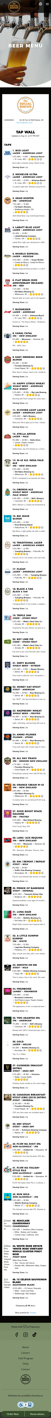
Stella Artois (35, 440)
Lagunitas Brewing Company (27, 947)
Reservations (37, 1413)
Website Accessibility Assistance (25, 1395)
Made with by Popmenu (21, 1326)
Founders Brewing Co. (24, 366)
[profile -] (40, 4)
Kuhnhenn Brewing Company (34, 1130)
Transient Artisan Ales (33, 894)
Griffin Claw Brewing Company (28, 870)
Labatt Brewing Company (25, 236)
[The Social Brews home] (14, 7)
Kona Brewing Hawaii (24, 525)
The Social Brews (25, 1379)
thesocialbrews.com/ (24, 123)
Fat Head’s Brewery (23, 207)
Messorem (26, 339)
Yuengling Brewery (23, 551)
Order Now (13, 1413)
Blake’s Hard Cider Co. (32, 621)
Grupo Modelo (38, 260)
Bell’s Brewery (29, 416)
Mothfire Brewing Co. (32, 918)
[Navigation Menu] (47, 4)
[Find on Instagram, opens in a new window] (25, 1335)
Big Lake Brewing (39, 392)
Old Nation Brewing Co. (25, 292)
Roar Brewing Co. (37, 693)
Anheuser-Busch (37, 157)
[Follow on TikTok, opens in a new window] (34, 1335)
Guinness (36, 1074)
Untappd (33, 1313)
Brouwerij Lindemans (24, 997)
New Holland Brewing (32, 820)
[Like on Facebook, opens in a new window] (16, 1335)
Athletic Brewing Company (26, 1203)
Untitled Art (28, 1150)
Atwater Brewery (37, 669)
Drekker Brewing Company (34, 971)
